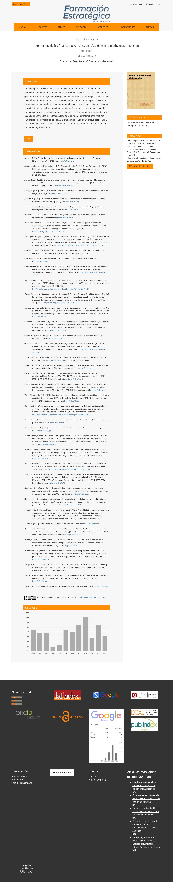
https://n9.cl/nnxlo (99, 390)
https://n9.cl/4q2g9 (43, 431)
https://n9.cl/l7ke (39, 317)
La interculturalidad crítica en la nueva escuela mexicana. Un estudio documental (146, 811)
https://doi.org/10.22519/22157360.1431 (61, 303)
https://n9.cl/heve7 (81, 494)
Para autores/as (19, 780)
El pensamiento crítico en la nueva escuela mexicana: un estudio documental (146, 798)
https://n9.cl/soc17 (75, 535)
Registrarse (149, 4)
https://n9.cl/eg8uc (58, 360)
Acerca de (103, 27)
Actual (23, 27)
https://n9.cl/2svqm (85, 368)
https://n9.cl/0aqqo (91, 524)
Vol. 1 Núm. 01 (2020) (86, 39)
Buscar (150, 27)
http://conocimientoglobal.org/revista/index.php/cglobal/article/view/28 (62, 415)
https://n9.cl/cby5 (75, 379)
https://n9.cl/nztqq (39, 581)
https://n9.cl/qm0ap (40, 559)
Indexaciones (128, 27)
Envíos (61, 27)
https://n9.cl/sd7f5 (73, 505)
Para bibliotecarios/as (21, 783)
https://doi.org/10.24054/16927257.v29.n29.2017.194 (67, 469)
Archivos (42, 27)
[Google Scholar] (105, 695)
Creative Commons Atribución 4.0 (91, 597)
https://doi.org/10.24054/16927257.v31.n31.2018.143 (80, 245)
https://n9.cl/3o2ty (71, 401)
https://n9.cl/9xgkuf (100, 586)
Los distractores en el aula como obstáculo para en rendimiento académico (145, 785)
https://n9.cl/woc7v (58, 194)
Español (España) (21, 4)
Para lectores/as (19, 776)
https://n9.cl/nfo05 (66, 186)
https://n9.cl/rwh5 (66, 161)
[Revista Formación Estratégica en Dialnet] (144, 695)
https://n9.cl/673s (58, 483)
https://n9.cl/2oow (58, 330)
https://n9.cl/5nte (72, 210)
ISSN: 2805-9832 (136, 4)
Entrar (158, 4)
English (92, 776)
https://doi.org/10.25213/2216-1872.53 (48, 231)
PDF (29, 139)
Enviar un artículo (62, 772)
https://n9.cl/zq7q (56, 338)
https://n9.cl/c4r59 (42, 261)
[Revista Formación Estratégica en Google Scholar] (106, 736)
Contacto (81, 27)
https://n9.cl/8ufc (57, 423)
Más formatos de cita (139, 166)
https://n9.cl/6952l (48, 444)
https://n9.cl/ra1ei (72, 545)
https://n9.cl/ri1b (72, 202)
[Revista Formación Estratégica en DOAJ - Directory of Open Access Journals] (144, 712)
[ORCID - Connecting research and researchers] (28, 714)
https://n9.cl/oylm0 (65, 218)
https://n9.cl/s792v (40, 458)
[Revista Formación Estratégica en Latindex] (67, 695)
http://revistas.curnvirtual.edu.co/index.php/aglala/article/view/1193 (60, 289)
